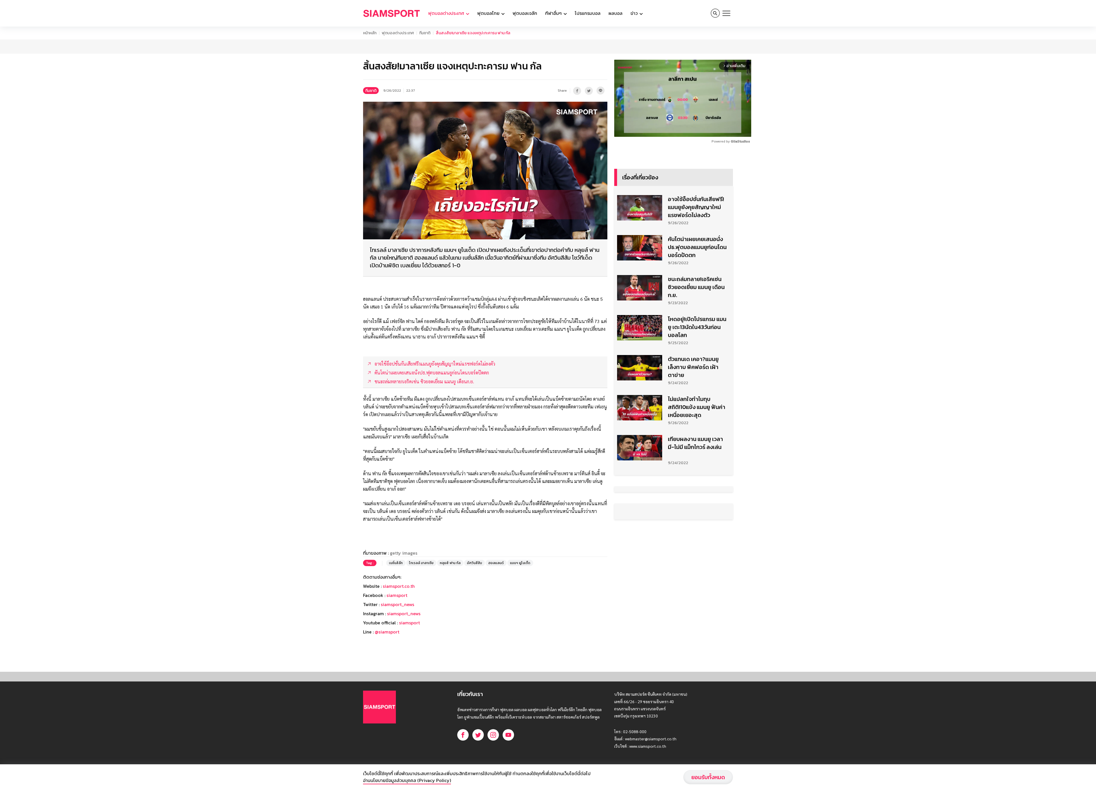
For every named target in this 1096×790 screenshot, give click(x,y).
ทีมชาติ (424, 33)
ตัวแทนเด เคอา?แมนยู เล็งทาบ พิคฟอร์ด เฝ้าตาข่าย (693, 367)
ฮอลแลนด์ (496, 563)
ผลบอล (615, 13)
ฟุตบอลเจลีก (525, 13)
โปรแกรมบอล (588, 13)
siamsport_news (397, 604)
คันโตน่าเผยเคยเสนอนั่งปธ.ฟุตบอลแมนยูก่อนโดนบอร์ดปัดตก (697, 247)
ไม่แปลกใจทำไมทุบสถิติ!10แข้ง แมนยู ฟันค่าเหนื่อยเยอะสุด (696, 407)
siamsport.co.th (399, 586)
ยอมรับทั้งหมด (708, 777)
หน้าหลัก (369, 33)
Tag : (370, 563)
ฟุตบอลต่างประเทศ (398, 33)
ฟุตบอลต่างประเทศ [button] (446, 13)
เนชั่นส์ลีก (396, 563)
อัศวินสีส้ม (474, 563)
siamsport (396, 595)
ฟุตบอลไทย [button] (489, 13)
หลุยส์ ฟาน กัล (450, 563)
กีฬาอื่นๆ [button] (554, 13)
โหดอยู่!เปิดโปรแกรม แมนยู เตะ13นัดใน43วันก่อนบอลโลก (697, 327)
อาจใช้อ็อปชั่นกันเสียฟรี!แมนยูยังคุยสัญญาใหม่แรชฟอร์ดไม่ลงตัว (696, 207)
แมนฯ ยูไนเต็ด (520, 563)
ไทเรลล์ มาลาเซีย (421, 563)
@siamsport (387, 631)
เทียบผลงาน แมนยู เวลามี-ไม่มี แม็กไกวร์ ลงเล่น (695, 443)
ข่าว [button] (634, 13)
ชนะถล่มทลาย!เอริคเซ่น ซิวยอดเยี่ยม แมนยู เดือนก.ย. (696, 287)
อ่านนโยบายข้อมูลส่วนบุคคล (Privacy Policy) (407, 780)
